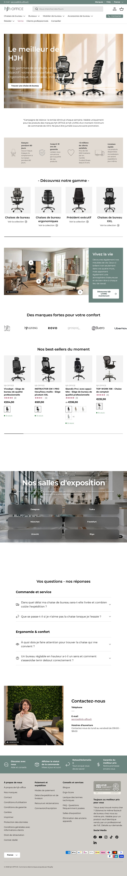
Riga (92, 534)
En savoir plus (17, 81)
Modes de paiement (45, 790)
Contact (8, 797)
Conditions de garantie (15, 807)
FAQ (109, 2)
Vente (21, 21)
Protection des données (16, 822)
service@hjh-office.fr (20, 2)
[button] (121, 9)
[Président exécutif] (79, 200)
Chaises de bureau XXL (109, 219)
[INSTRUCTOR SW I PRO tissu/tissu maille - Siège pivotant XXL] (48, 368)
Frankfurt (91, 522)
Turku (92, 509)
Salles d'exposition (72, 813)
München (35, 522)
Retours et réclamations (47, 803)
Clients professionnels (37, 21)
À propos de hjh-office (15, 787)
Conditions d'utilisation (15, 802)
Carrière (8, 812)
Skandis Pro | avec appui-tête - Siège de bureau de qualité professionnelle (78, 392)
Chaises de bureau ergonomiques (48, 219)
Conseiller (56, 21)
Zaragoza (35, 509)
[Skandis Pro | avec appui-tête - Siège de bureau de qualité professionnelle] (78, 368)
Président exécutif (79, 217)
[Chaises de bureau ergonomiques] (48, 200)
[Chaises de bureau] (17, 200)
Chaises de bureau (17, 217)
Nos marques (10, 792)
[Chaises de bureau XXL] (109, 200)
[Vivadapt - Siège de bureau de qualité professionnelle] (17, 368)
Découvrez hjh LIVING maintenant (104, 294)
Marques (99, 2)
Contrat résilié (11, 840)
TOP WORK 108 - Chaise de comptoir (109, 390)
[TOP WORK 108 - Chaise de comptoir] (109, 368)
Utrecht (35, 534)
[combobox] (67, 9)
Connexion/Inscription (46, 808)
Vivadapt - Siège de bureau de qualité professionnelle (14, 392)
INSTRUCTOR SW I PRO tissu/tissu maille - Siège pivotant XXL (47, 392)
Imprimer (8, 817)
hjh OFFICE (14, 867)
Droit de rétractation (14, 835)
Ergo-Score (68, 792)
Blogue (66, 787)
